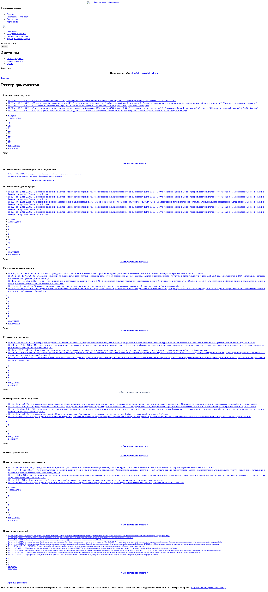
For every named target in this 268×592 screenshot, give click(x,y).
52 (9, 130)
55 (9, 138)
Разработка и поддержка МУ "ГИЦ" (208, 587)
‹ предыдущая (14, 118)
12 (9, 244)
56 (9, 140)
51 (9, 128)
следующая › (14, 145)
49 (9, 123)
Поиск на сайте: (9, 43)
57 (9, 143)
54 (9, 135)
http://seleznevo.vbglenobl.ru (144, 73)
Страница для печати (17, 583)
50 (9, 125)
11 (9, 242)
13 (9, 247)
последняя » (14, 148)
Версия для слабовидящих (106, 2)
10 (9, 239)
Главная (5, 78)
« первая (12, 115)
